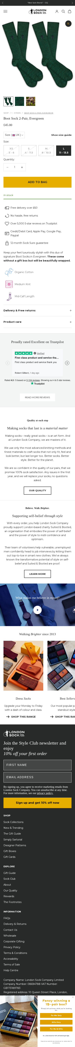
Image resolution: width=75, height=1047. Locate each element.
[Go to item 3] (31, 101)
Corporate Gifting (13, 941)
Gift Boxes (9, 851)
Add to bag (37, 182)
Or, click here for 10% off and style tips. (56, 1035)
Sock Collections (13, 822)
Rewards (8, 896)
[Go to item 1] (8, 101)
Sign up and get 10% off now (37, 802)
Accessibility (10, 958)
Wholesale (9, 935)
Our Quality (10, 890)
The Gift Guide (12, 833)
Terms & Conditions (15, 953)
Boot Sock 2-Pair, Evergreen (38, 113)
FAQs (6, 918)
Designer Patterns (14, 845)
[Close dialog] (73, 997)
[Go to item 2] (19, 101)
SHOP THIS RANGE (23, 716)
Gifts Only (56, 1022)
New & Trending (13, 827)
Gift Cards (9, 856)
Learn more (37, 574)
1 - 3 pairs (16, 113)
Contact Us (10, 929)
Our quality (37, 490)
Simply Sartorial (12, 839)
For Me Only (56, 1015)
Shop (6, 113)
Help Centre (10, 970)
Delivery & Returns (14, 924)
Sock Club (9, 878)
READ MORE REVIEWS (37, 397)
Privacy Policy (11, 947)
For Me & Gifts (56, 1029)
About (7, 884)
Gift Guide (9, 873)
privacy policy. (45, 793)
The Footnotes (12, 902)
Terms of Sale (11, 964)
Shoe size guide (61, 135)
